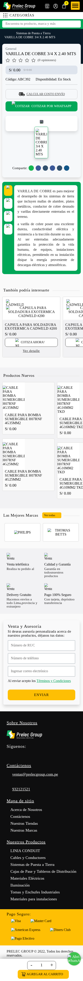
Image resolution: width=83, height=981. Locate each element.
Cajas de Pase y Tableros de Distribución (43, 871)
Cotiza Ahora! (32, 342)
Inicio (6, 33)
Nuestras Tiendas (24, 823)
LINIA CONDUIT (25, 851)
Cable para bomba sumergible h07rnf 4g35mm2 (23, 419)
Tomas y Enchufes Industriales (35, 892)
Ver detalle (31, 351)
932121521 (21, 789)
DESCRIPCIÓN (8, 190)
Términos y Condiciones (54, 681)
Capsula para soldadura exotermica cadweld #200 (31, 326)
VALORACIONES (8, 229)
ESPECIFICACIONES (8, 203)
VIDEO (8, 216)
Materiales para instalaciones (33, 899)
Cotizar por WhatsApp (51, 106)
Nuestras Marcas (23, 830)
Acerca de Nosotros (26, 809)
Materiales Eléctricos (27, 878)
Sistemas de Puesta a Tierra (33, 33)
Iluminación (20, 885)
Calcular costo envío (46, 94)
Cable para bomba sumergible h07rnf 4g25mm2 (23, 475)
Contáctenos (20, 816)
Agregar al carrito (45, 974)
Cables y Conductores (28, 857)
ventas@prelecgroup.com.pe (35, 774)
